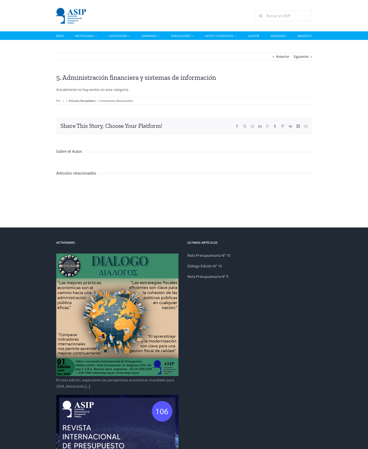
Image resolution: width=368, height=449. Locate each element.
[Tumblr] (275, 126)
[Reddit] (252, 126)
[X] (244, 126)
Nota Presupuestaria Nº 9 (207, 276)
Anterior (282, 56)
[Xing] (298, 126)
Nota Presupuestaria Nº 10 (208, 255)
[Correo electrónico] (306, 126)
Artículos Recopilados (82, 101)
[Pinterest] (282, 126)
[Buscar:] (284, 15)
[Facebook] (237, 126)
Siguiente (300, 56)
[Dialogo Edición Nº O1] (117, 315)
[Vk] (290, 126)
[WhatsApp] (267, 126)
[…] (87, 386)
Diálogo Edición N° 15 (204, 266)
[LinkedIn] (260, 126)
